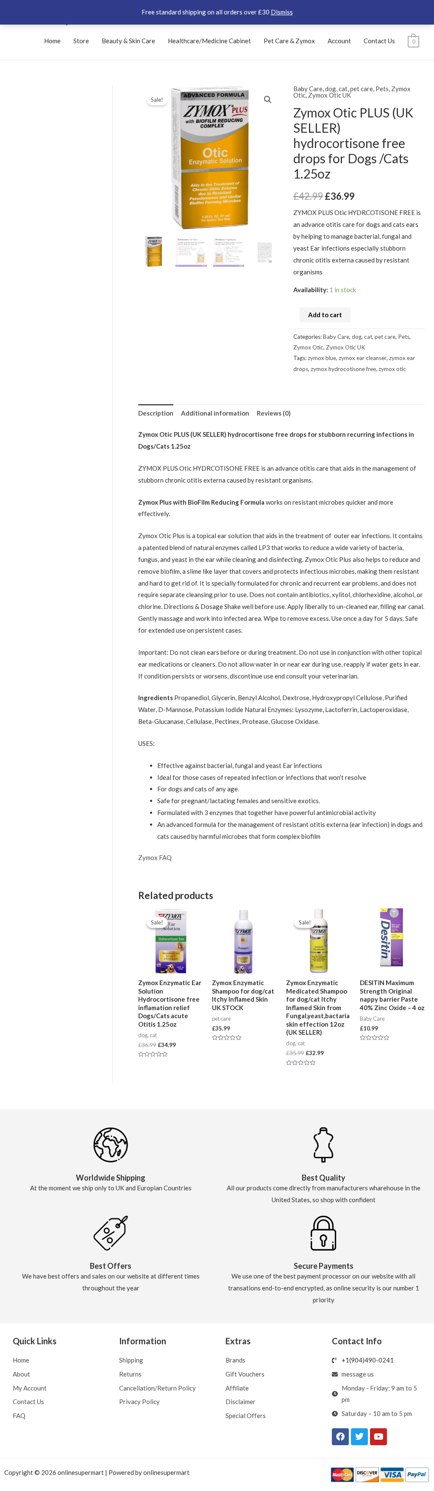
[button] (267, 99)
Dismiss (282, 12)
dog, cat (336, 88)
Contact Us (379, 41)
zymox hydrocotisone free (343, 369)
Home (52, 41)
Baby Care (308, 88)
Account (339, 41)
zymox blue (322, 358)
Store (81, 41)
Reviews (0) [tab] (274, 413)
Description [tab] (155, 413)
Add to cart (325, 314)
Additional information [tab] (215, 413)
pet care (361, 88)
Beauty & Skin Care (128, 41)
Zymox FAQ (155, 857)
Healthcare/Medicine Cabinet (209, 41)
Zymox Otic (308, 347)
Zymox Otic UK (329, 95)
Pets (382, 88)
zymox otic (392, 369)
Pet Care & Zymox (289, 41)
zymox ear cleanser (363, 358)
